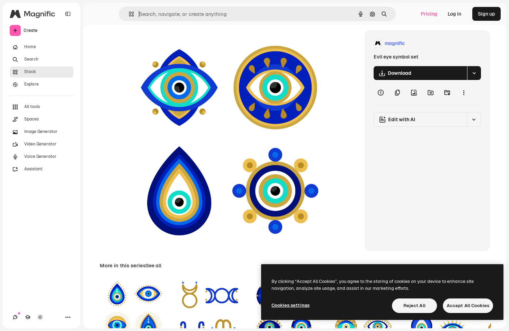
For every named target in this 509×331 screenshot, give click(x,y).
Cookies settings (290, 305)
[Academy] (27, 317)
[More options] (464, 92)
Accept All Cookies (468, 305)
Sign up (486, 14)
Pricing (429, 14)
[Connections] (15, 317)
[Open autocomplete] (128, 14)
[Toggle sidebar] (67, 13)
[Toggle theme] (40, 317)
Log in (454, 14)
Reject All (414, 305)
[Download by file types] (474, 73)
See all (153, 265)
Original (163, 43)
